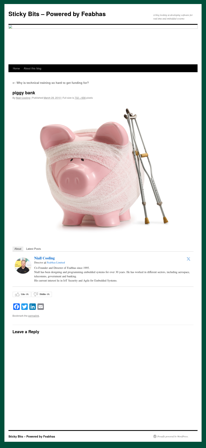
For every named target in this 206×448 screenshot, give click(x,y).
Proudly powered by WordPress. (172, 436)
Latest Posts (33, 248)
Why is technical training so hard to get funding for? (50, 83)
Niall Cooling (23, 97)
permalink (33, 315)
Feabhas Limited (56, 262)
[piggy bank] (103, 168)
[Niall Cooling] (23, 266)
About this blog (32, 68)
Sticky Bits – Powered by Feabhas (57, 13)
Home (16, 68)
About (17, 248)
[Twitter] (188, 258)
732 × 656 (80, 97)
